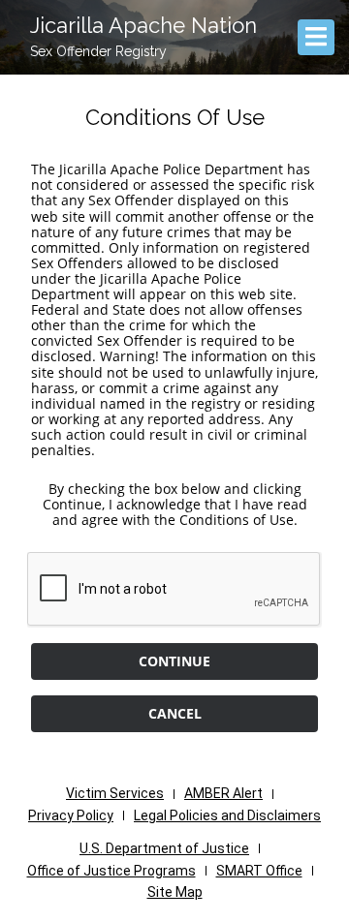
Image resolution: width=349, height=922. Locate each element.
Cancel (175, 713)
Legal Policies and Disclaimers (227, 815)
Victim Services (115, 793)
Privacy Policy (70, 815)
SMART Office (259, 870)
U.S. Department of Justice (164, 848)
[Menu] (316, 36)
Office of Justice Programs (111, 870)
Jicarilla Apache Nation (143, 25)
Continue (174, 661)
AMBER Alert (223, 793)
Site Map (175, 892)
